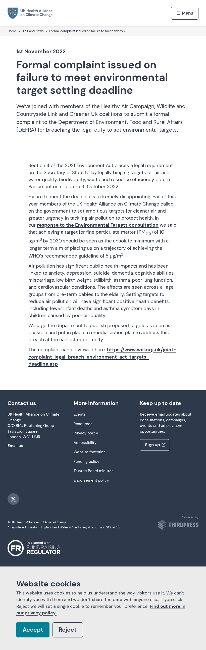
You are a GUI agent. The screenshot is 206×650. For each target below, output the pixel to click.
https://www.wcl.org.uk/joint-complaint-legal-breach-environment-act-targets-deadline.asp (102, 356)
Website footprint (89, 452)
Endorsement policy (91, 480)
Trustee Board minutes (94, 471)
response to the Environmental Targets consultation (98, 225)
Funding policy (86, 462)
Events (80, 414)
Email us (15, 446)
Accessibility (85, 443)
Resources (83, 424)
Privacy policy (86, 433)
